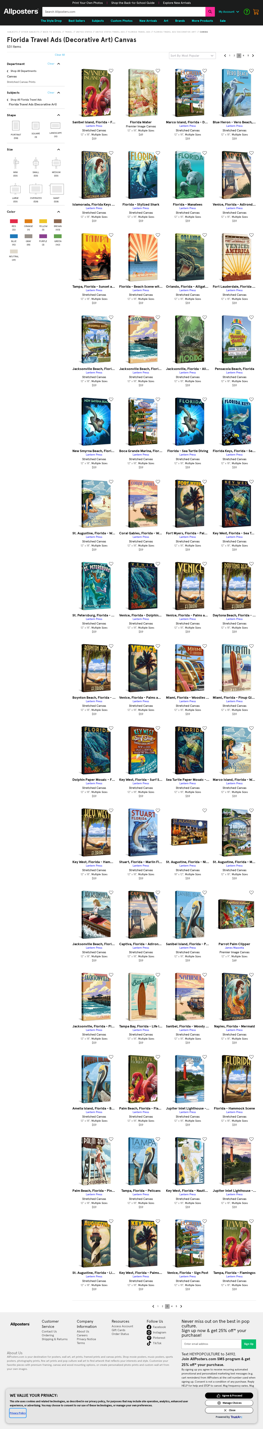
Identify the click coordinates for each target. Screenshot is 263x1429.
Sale (223, 20)
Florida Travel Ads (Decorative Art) (175, 32)
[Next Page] (252, 55)
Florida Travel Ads (139, 32)
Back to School (52, 32)
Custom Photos (121, 20)
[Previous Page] (225, 55)
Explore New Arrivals (177, 2)
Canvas (204, 32)
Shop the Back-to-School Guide (133, 2)
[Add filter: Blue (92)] (14, 235)
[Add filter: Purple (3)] (43, 235)
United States (84, 32)
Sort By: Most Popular (185, 55)
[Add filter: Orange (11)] (28, 220)
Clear (51, 92)
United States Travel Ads (110, 32)
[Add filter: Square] (36, 125)
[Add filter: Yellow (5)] (43, 220)
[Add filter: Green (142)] (58, 235)
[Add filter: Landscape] (56, 126)
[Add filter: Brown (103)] (58, 220)
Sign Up (249, 1344)
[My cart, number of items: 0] (256, 12)
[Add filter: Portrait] (16, 125)
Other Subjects (30, 32)
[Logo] (21, 12)
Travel (69, 32)
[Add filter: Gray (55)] (28, 235)
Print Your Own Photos (87, 2)
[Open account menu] (238, 12)
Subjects (12, 32)
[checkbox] (15, 166)
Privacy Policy (18, 1413)
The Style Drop (51, 20)
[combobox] (123, 12)
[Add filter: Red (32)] (14, 220)
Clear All (60, 55)
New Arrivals (148, 20)
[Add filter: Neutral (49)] (14, 250)
